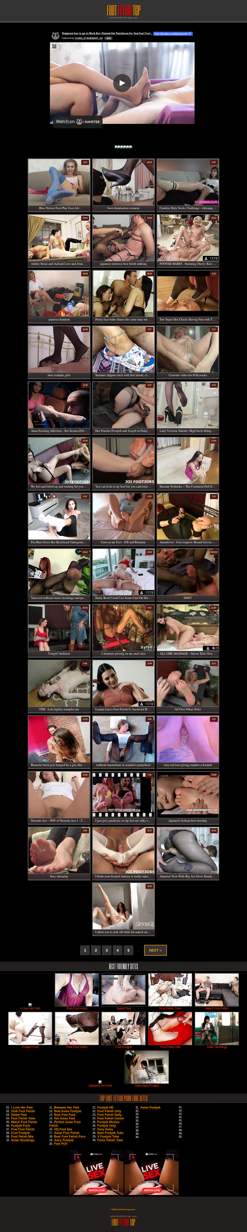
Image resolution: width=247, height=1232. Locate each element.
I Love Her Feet (22, 1107)
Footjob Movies (108, 1122)
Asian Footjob (150, 1107)
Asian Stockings (22, 1140)
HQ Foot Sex (63, 1129)
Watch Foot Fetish (24, 1122)
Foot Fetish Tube (23, 1118)
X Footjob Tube (108, 1136)
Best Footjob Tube (110, 1133)
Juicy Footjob (64, 1140)
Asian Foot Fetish (66, 1133)
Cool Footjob (20, 1133)
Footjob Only (106, 1125)
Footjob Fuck (20, 1125)
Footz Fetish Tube (110, 1140)
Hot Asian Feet (64, 1118)
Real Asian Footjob (67, 1111)
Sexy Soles (105, 1129)
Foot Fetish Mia (22, 1136)
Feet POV (60, 1143)
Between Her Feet (66, 1107)
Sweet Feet (19, 1114)
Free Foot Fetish (23, 1129)
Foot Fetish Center (110, 1118)
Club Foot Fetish (23, 1111)
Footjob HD (105, 1107)
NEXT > (155, 950)
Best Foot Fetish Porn (70, 1136)
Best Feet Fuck (64, 1114)
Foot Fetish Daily (109, 1114)
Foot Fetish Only (109, 1111)
